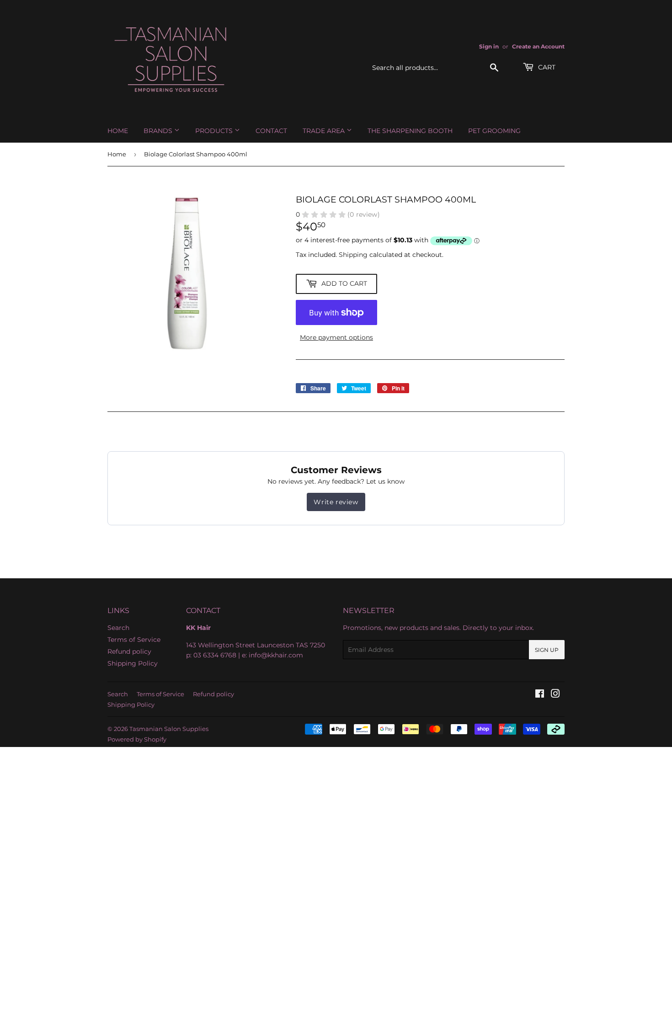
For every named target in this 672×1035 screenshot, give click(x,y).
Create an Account (538, 46)
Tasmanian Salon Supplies (168, 728)
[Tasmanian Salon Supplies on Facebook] (539, 695)
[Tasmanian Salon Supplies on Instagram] (555, 695)
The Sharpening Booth (410, 131)
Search (118, 628)
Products (215, 131)
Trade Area (325, 131)
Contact (271, 131)
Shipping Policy (132, 663)
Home (117, 131)
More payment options (336, 337)
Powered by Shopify (136, 739)
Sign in (489, 46)
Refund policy (129, 651)
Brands (159, 131)
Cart (545, 67)
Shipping (353, 255)
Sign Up (547, 649)
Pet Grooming (494, 131)
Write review (336, 502)
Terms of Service (133, 639)
